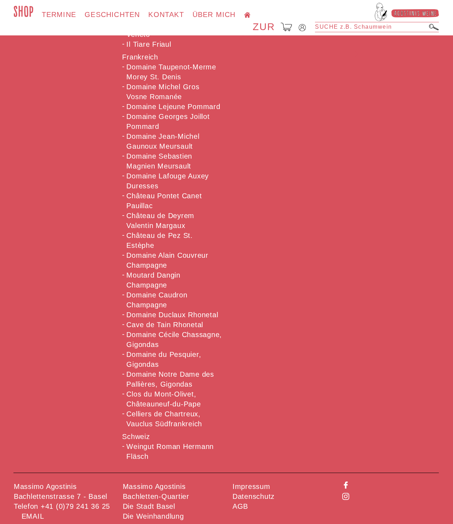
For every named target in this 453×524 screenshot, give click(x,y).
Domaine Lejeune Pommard (173, 106)
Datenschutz (254, 496)
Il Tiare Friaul (148, 44)
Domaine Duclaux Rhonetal (172, 315)
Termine (59, 14)
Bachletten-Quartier (156, 496)
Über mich (214, 14)
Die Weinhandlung (153, 516)
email (33, 516)
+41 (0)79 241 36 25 (75, 506)
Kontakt (166, 14)
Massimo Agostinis (154, 486)
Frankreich (140, 57)
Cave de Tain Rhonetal (164, 325)
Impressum (251, 486)
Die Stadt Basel (149, 506)
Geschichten (112, 14)
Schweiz (136, 436)
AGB (240, 506)
